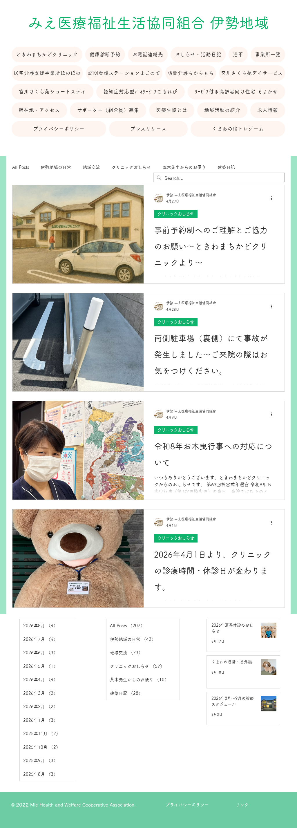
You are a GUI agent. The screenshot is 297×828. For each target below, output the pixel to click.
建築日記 (226, 167)
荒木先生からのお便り (184, 167)
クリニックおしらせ (131, 167)
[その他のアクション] (273, 198)
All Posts (20, 167)
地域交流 (91, 167)
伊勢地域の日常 (56, 167)
